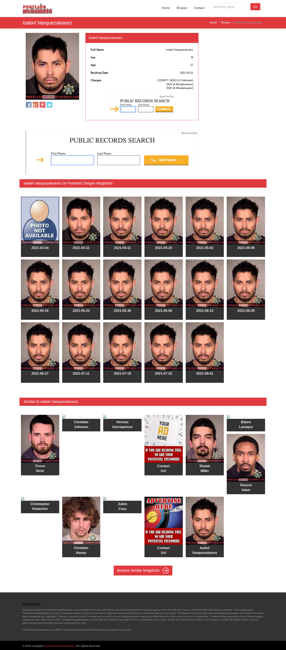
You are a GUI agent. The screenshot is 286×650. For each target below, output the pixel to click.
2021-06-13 (204, 310)
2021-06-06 (163, 310)
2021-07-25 (163, 373)
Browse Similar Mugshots (139, 570)
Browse (182, 8)
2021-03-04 (40, 248)
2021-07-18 (122, 373)
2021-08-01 (204, 373)
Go (255, 6)
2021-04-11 (81, 248)
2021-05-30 (122, 310)
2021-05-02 (204, 248)
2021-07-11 (81, 373)
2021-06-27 (40, 373)
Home (166, 8)
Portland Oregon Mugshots (58, 646)
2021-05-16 (40, 310)
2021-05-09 (246, 248)
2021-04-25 (163, 248)
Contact (199, 8)
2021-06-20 (246, 310)
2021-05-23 (81, 310)
